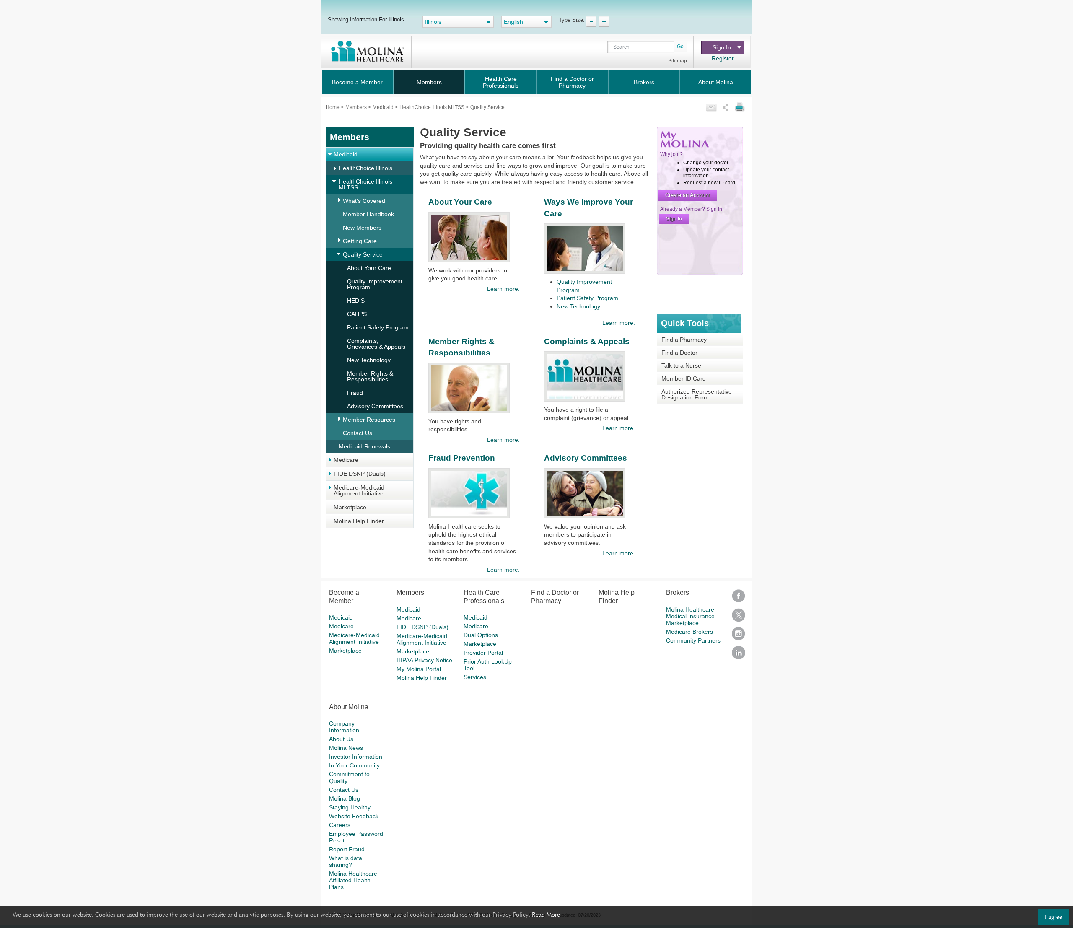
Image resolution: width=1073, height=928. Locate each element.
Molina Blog (344, 798)
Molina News (346, 747)
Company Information (344, 727)
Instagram (738, 636)
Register (723, 58)
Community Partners (693, 640)
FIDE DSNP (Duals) (360, 473)
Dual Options (481, 635)
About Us (341, 739)
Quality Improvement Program (374, 284)
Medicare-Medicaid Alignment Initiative (359, 490)
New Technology (369, 360)
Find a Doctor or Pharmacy (572, 82)
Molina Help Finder (359, 521)
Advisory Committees (375, 406)
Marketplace (350, 507)
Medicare (346, 459)
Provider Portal (483, 652)
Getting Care (360, 241)
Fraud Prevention (461, 458)
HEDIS (356, 300)
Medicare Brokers (689, 631)
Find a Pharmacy (684, 339)
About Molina (715, 82)
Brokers (644, 82)
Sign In (722, 47)
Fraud (355, 392)
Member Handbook (368, 214)
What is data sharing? (345, 861)
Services (475, 677)
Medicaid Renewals (364, 446)
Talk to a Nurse (681, 365)
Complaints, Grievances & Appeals (376, 343)
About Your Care (369, 267)
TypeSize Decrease (591, 21)
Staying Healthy (350, 807)
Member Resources (369, 419)
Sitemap (677, 61)
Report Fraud (347, 849)
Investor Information (355, 756)
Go (680, 46)
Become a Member (357, 82)
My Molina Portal (419, 669)
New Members (362, 227)
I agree (1053, 916)
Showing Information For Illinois (366, 19)
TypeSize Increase (604, 21)
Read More (546, 914)
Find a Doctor (679, 352)
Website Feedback (353, 816)
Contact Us (357, 433)
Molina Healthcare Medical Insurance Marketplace (690, 616)
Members (429, 82)
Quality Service (363, 254)
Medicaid (384, 107)
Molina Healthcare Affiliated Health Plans (353, 880)
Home (333, 107)
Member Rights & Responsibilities (370, 376)
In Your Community (354, 765)
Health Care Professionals (500, 82)
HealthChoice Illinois (365, 168)
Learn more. (503, 288)
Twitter (738, 617)
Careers (339, 825)
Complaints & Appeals (587, 341)
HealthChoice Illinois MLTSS (432, 107)
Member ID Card (683, 378)
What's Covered (364, 200)
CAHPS (357, 314)
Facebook (738, 598)
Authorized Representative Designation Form (696, 394)
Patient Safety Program (378, 327)
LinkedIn (738, 655)
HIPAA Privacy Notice (424, 660)
